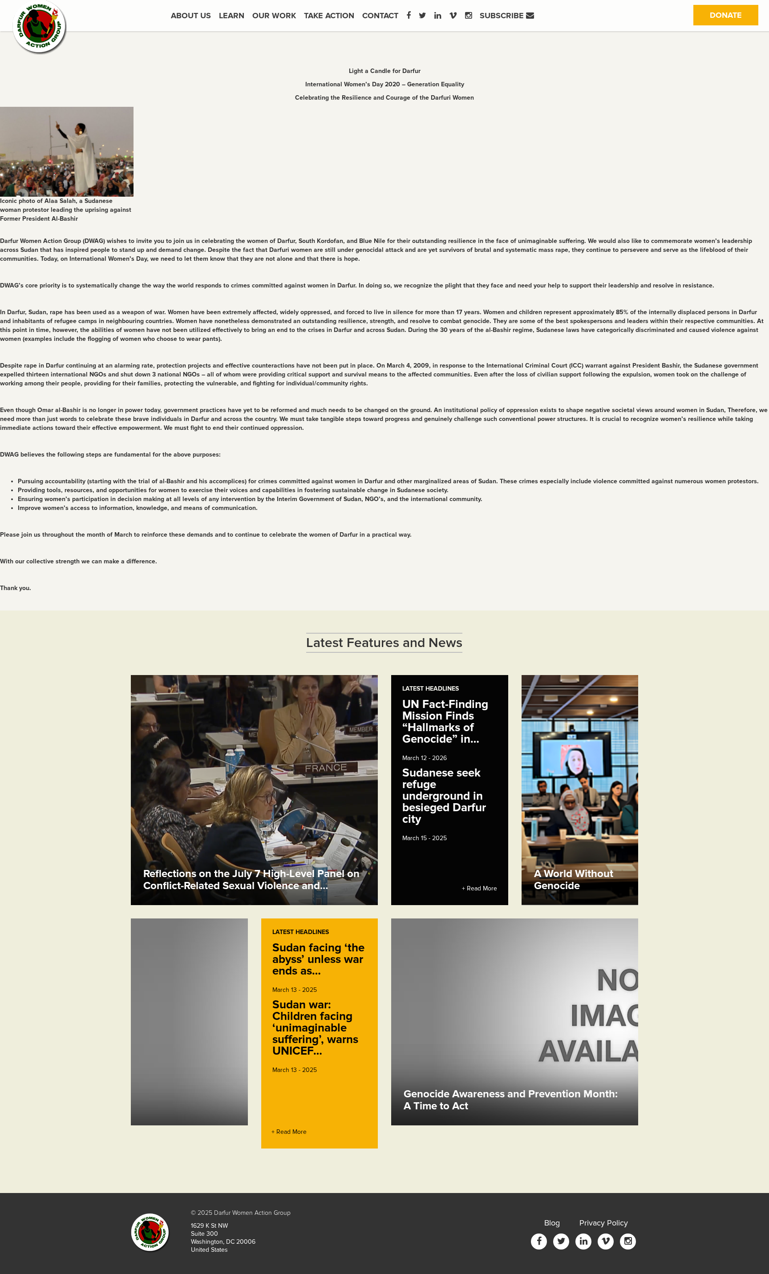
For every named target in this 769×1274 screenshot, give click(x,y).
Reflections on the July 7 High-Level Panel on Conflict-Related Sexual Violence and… (251, 879)
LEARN (231, 15)
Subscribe (503, 15)
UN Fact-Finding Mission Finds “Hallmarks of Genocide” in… (445, 721)
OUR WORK (274, 15)
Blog (552, 1223)
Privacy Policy (603, 1223)
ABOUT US (191, 15)
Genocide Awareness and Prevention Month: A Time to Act (511, 1100)
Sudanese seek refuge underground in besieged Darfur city (444, 796)
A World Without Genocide (573, 879)
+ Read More (479, 888)
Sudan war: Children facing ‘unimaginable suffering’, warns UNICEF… (315, 1028)
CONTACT (380, 15)
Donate (734, 15)
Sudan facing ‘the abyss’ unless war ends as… (318, 959)
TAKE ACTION (329, 15)
